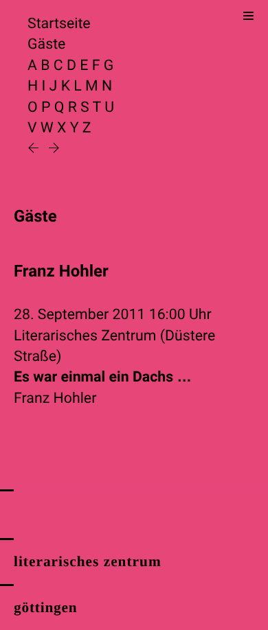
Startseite (59, 23)
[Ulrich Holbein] (54, 149)
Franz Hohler (55, 398)
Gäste (46, 44)
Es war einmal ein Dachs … (103, 377)
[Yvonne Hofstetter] (35, 149)
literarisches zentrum (87, 561)
